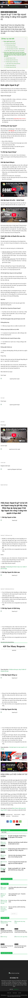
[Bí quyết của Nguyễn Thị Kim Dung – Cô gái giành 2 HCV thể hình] (4, 837)
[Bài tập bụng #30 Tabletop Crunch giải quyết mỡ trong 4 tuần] (7, 925)
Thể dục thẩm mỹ (15, 816)
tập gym (23, 814)
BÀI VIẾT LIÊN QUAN (5, 830)
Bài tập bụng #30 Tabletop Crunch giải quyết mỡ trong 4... (7, 932)
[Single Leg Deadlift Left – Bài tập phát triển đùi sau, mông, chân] (4, 870)
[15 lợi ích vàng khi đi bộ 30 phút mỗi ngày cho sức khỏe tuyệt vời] (4, 863)
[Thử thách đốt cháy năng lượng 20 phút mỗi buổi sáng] (21, 925)
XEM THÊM (3, 832)
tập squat (3, 816)
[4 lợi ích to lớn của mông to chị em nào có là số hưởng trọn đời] (4, 857)
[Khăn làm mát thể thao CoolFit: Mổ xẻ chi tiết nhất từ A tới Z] (4, 844)
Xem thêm (13, 913)
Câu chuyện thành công (3, 839)
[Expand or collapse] (26, 39)
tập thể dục (8, 816)
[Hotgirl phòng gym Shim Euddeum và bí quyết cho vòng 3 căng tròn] (4, 850)
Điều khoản (15, 992)
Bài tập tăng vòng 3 (9, 814)
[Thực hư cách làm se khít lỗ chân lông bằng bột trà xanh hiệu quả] (4, 909)
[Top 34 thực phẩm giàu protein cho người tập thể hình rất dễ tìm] (4, 889)
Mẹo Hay (16, 944)
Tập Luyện (3, 845)
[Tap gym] (14, 766)
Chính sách (9, 992)
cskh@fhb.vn (16, 989)
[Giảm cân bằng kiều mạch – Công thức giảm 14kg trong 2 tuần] (4, 895)
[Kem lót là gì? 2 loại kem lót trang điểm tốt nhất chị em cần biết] (7, 940)
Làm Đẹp (2, 944)
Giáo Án (2, 928)
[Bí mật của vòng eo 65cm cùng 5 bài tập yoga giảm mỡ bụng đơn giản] (4, 902)
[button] (26, 6)
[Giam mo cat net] (14, 756)
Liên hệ (19, 992)
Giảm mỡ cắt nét (17, 814)
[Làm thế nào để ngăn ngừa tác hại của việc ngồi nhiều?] (21, 940)
